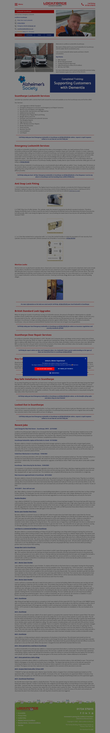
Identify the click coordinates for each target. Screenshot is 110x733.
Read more (75, 365)
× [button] (85, 358)
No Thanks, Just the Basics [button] (65, 368)
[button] (55, 373)
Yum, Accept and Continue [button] (44, 368)
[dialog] (55, 366)
